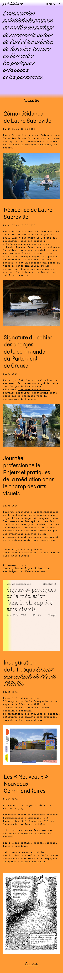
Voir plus (31, 964)
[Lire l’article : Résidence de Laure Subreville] (31, 303)
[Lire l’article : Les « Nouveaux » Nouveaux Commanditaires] (31, 914)
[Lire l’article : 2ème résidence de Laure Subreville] (31, 176)
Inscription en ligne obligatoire (26, 568)
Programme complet (15, 565)
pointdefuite (13, 4)
